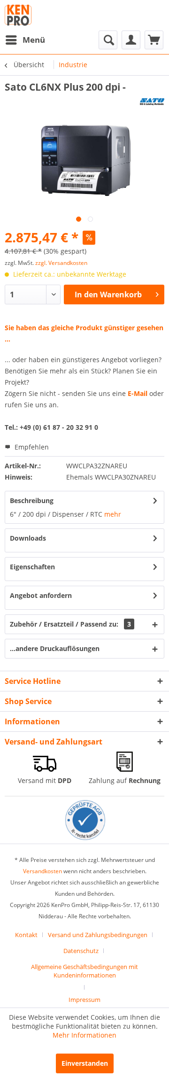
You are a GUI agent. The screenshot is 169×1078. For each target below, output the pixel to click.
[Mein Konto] (131, 40)
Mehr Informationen (84, 1035)
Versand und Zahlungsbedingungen (97, 935)
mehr (112, 514)
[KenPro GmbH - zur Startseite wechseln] (18, 15)
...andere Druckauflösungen (55, 648)
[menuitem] (25, 40)
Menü (34, 39)
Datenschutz (81, 950)
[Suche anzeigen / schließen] (108, 40)
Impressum (84, 999)
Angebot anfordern (41, 595)
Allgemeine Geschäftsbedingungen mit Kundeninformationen (84, 970)
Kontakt (26, 935)
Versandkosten (42, 871)
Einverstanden (84, 1063)
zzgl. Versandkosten (61, 263)
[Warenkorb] (154, 40)
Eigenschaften (32, 566)
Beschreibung (32, 500)
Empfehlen (31, 446)
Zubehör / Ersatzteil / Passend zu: (70, 624)
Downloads (28, 538)
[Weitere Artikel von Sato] (152, 101)
